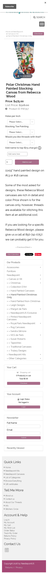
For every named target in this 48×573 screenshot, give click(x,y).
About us (9, 496)
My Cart (7, 525)
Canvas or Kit (13, 34)
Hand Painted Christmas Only (20, 36)
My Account (9, 522)
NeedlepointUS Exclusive (24, 312)
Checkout (38, 34)
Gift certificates (11, 484)
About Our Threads (13, 502)
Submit (23, 438)
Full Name (12, 422)
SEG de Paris (17, 335)
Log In (6, 520)
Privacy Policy (10, 539)
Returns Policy (10, 536)
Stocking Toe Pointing (17, 126)
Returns (9, 567)
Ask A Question (13, 254)
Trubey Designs (18, 350)
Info (7, 506)
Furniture (11, 271)
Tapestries (16, 342)
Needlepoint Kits (17, 354)
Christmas (16, 283)
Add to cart (27, 162)
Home (8, 31)
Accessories (13, 267)
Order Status (9, 530)
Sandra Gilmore (18, 331)
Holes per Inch (12, 116)
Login (23, 407)
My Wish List (9, 528)
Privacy (19, 567)
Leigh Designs (18, 305)
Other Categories (17, 358)
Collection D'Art (19, 286)
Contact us (10, 499)
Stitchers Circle (11, 509)
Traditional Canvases (21, 346)
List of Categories (12, 477)
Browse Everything (13, 481)
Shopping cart (25, 372)
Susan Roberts (18, 339)
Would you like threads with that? (23, 137)
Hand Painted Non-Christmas (25, 301)
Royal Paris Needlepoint (23, 323)
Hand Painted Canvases (23, 290)
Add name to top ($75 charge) (21, 148)
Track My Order (10, 533)
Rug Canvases (18, 327)
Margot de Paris (19, 309)
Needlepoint (18, 31)
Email (9, 429)
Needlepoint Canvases (15, 474)
